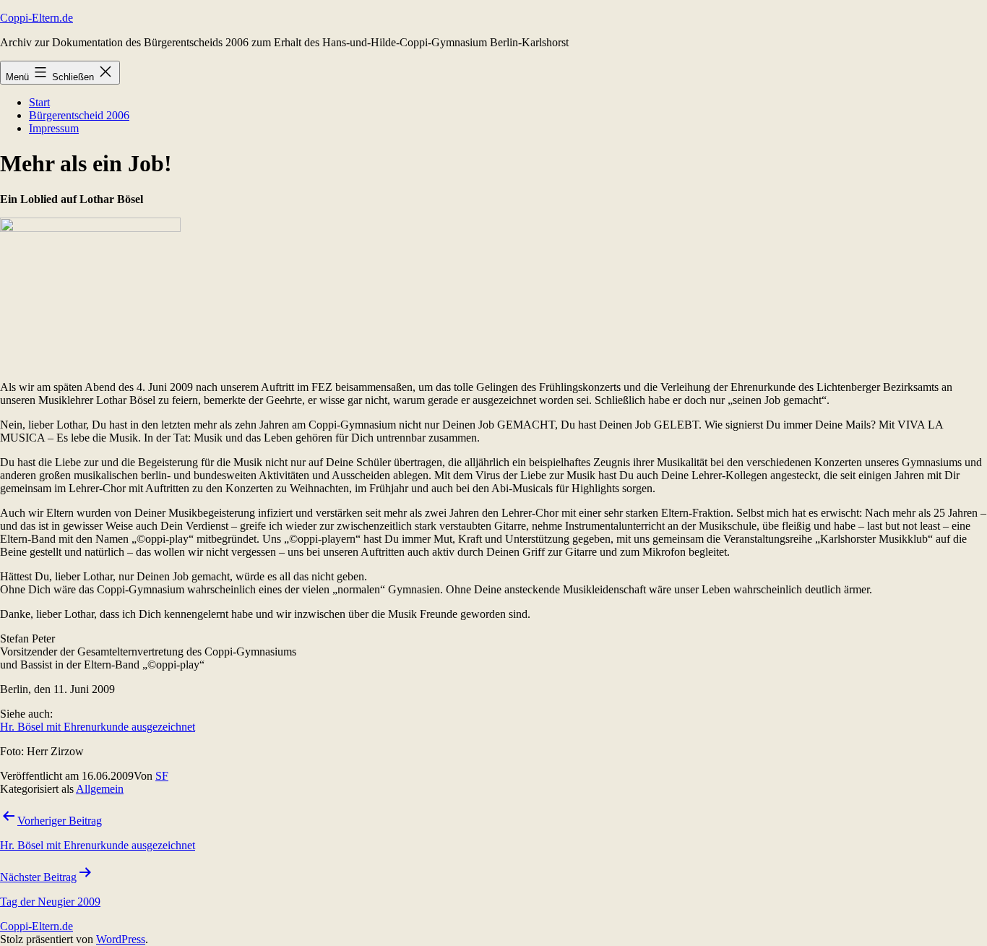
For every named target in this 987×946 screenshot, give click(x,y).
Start (39, 102)
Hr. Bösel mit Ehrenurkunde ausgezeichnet (97, 727)
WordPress (120, 939)
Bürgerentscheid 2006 (79, 115)
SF (161, 776)
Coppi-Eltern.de (36, 18)
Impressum (54, 128)
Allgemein (100, 789)
